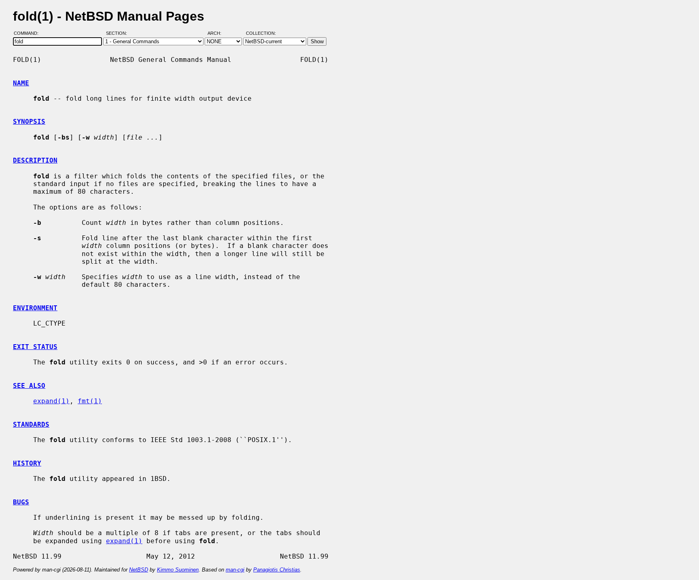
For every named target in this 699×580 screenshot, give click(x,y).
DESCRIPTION (35, 160)
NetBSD (138, 570)
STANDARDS (31, 424)
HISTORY (27, 463)
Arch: (218, 33)
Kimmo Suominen (178, 570)
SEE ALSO (29, 385)
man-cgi (235, 570)
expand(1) (51, 401)
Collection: (261, 33)
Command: (28, 33)
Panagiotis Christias (276, 570)
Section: (118, 33)
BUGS (21, 502)
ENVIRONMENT (35, 308)
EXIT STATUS (35, 347)
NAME (21, 83)
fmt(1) (90, 401)
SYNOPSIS (29, 121)
